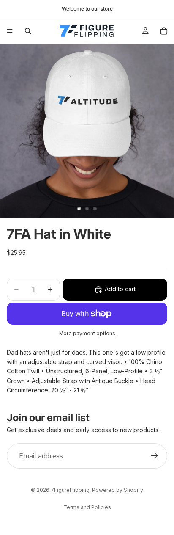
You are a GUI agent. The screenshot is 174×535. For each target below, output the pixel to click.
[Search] (28, 31)
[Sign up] (154, 456)
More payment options (87, 333)
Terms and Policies (87, 507)
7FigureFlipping (70, 490)
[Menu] (9, 31)
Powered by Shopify (117, 490)
